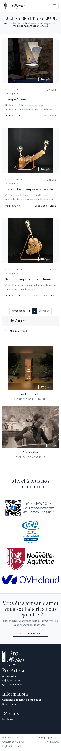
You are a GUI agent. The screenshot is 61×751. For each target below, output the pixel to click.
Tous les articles (17, 331)
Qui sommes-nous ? (13, 685)
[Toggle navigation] (54, 6)
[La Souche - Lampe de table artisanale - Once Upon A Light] (30, 150)
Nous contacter (11, 704)
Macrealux (50, 116)
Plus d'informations (30, 633)
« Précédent (18, 311)
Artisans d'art (10, 676)
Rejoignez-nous (11, 681)
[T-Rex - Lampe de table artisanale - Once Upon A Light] (30, 240)
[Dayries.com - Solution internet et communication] (30, 508)
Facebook (7, 719)
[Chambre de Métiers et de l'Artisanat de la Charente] (30, 532)
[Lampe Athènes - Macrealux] (30, 60)
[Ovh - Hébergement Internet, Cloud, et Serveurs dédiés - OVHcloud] (30, 580)
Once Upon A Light (45, 206)
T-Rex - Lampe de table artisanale (29, 279)
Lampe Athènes (16, 99)
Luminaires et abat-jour (14, 92)
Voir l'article (12, 116)
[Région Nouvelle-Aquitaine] (30, 559)
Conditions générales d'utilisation (22, 700)
